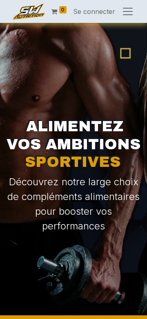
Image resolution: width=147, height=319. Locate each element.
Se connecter (94, 11)
